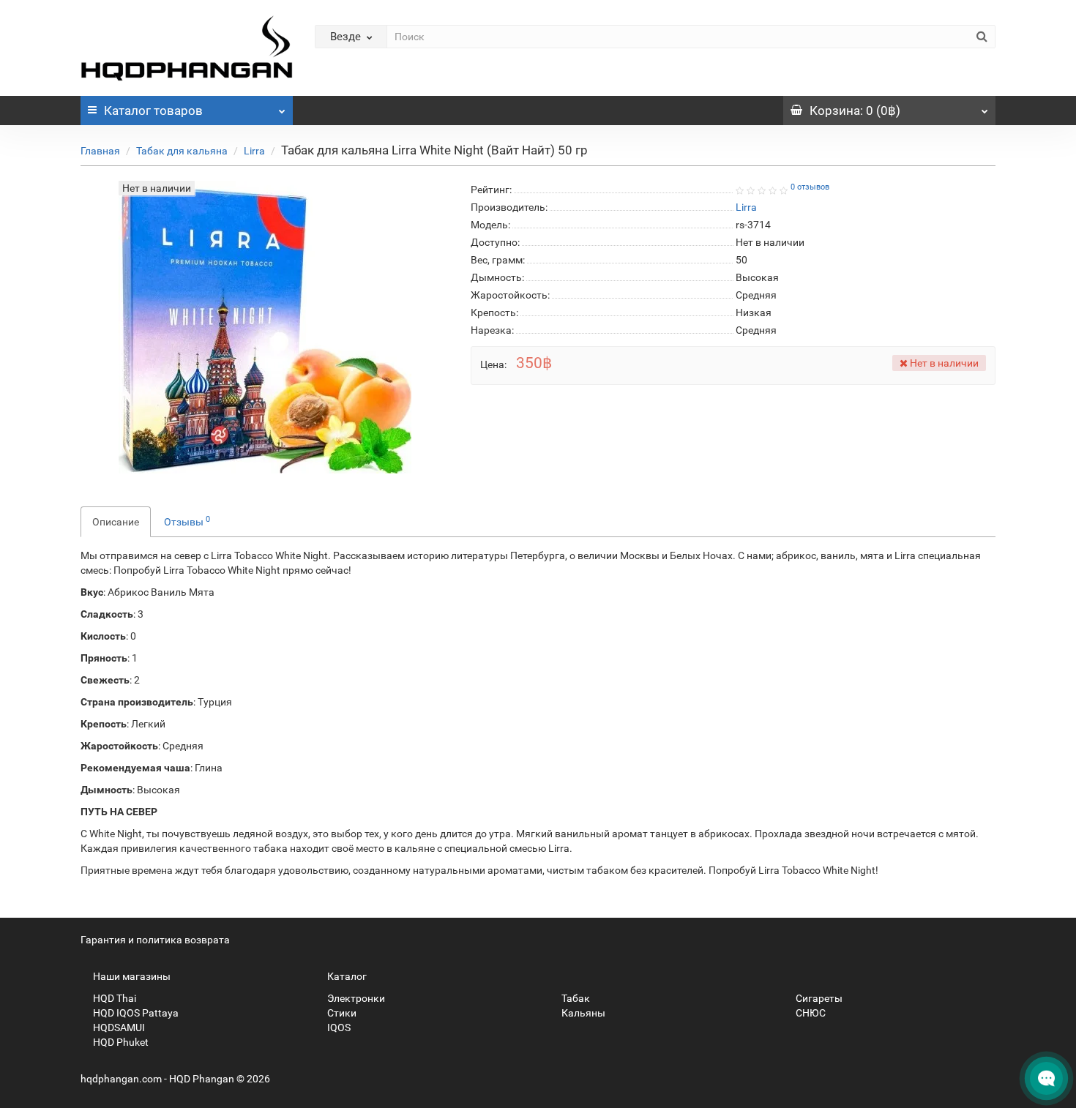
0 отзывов (810, 187)
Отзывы (187, 521)
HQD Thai (113, 998)
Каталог (153, 110)
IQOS (338, 1027)
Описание (115, 522)
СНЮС (809, 1013)
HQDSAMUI (118, 1027)
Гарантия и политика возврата (155, 940)
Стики (340, 1013)
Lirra (254, 151)
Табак (574, 998)
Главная (100, 151)
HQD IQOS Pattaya (135, 1013)
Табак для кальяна (182, 151)
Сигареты (818, 998)
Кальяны (582, 1013)
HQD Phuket (120, 1042)
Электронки (355, 998)
